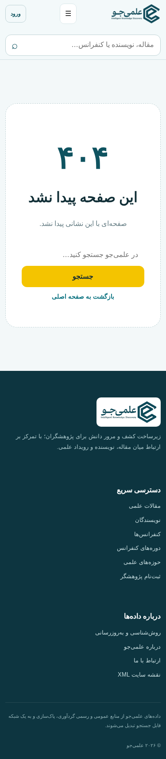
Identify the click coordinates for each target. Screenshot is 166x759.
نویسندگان (148, 520)
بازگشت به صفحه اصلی (83, 296)
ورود (16, 14)
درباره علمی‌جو (142, 646)
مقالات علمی (145, 505)
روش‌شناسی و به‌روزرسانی (128, 632)
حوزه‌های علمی (142, 562)
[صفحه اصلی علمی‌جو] (135, 13)
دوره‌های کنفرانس (139, 548)
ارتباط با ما (147, 660)
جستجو (83, 276)
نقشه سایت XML (139, 674)
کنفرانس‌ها (147, 534)
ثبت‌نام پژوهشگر (140, 576)
